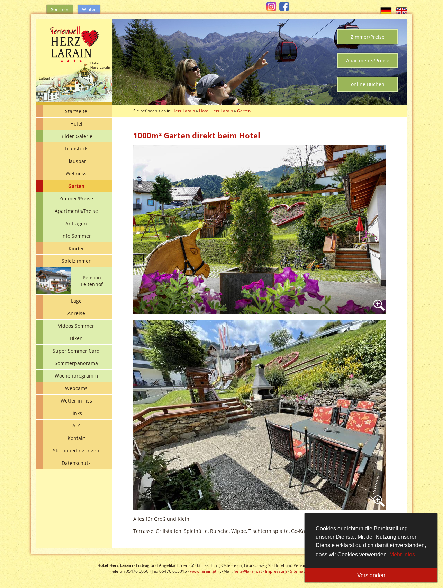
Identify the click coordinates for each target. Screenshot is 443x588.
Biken (76, 338)
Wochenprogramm (76, 375)
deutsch (386, 11)
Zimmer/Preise (368, 37)
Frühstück (76, 148)
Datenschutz (76, 463)
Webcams (76, 388)
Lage (76, 300)
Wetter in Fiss (76, 400)
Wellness (76, 173)
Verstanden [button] (371, 575)
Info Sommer (76, 236)
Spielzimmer (76, 261)
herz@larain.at (248, 571)
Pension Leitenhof (92, 280)
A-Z (76, 425)
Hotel (76, 123)
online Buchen (368, 84)
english (401, 11)
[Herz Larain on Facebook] (285, 9)
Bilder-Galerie (76, 136)
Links (76, 413)
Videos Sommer (76, 325)
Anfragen (76, 223)
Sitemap (298, 571)
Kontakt (76, 438)
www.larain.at (203, 571)
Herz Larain (183, 111)
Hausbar (76, 161)
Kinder (76, 248)
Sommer (60, 9)
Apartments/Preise (367, 60)
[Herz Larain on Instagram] (272, 9)
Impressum (276, 571)
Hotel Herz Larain (216, 111)
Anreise (76, 313)
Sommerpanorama (76, 363)
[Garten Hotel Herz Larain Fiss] (259, 228)
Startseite (76, 111)
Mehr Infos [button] (402, 554)
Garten (76, 186)
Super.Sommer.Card (76, 350)
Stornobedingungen (76, 450)
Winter (89, 9)
